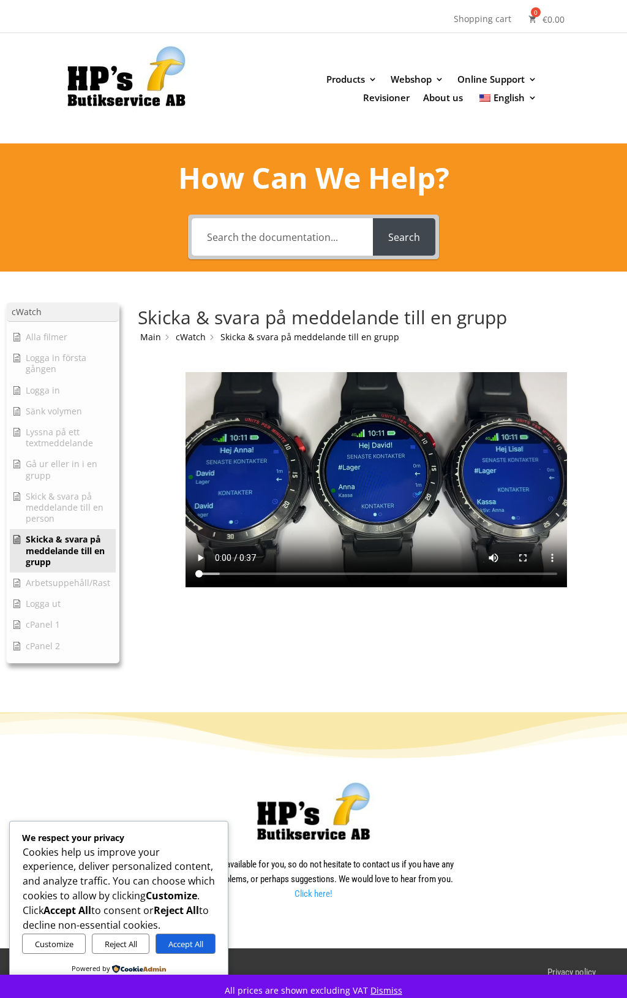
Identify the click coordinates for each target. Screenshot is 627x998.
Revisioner (386, 98)
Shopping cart (482, 20)
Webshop (411, 80)
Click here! (313, 893)
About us (443, 98)
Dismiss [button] (386, 990)
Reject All (121, 944)
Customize (54, 944)
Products (345, 80)
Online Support (491, 80)
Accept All (185, 944)
